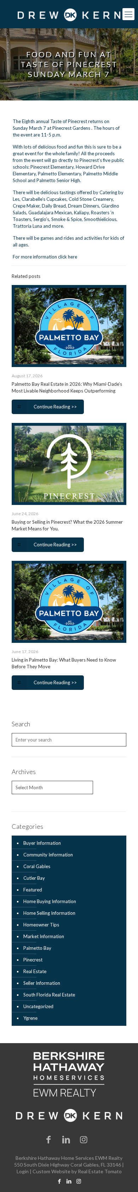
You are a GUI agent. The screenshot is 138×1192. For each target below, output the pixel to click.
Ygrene (30, 1018)
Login (23, 1171)
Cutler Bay (34, 878)
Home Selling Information (49, 913)
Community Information (48, 854)
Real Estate (34, 971)
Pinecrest (32, 960)
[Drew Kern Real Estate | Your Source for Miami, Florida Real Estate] (69, 14)
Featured (32, 889)
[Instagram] (84, 1139)
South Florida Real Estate (49, 995)
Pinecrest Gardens (71, 128)
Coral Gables (36, 866)
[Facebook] (49, 1139)
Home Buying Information (49, 901)
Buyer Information (42, 843)
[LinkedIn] (66, 1139)
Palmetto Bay (37, 948)
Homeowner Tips (41, 925)
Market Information (43, 936)
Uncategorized (38, 1006)
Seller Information (41, 983)
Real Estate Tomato (100, 1171)
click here (67, 257)
